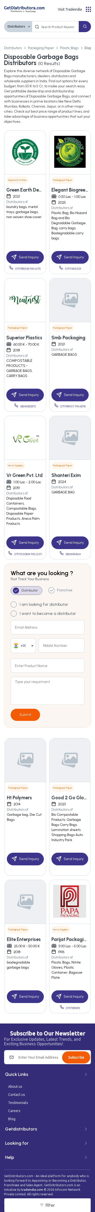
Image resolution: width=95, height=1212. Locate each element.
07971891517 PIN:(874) (73, 406)
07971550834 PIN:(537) (28, 554)
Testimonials (18, 1103)
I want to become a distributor (48, 613)
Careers (14, 1111)
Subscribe (76, 1057)
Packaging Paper (41, 48)
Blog (11, 1119)
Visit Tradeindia (70, 9)
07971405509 (73, 268)
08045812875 (28, 406)
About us (15, 1086)
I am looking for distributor (44, 604)
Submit (25, 715)
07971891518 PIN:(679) (28, 268)
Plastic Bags (69, 48)
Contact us (16, 1095)
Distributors (16, 26)
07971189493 (73, 1008)
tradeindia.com (32, 1189)
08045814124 (73, 554)
